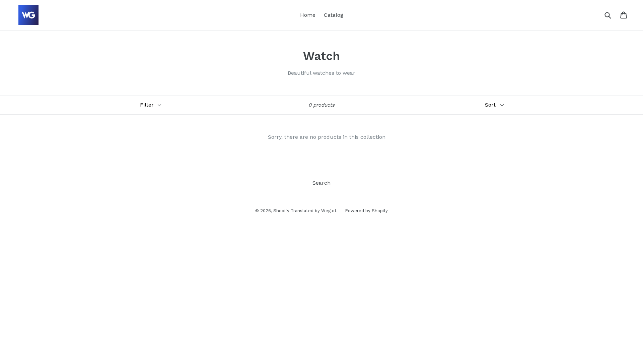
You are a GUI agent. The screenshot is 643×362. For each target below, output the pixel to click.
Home (307, 15)
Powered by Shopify (366, 210)
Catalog (333, 15)
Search (321, 183)
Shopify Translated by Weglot (305, 210)
